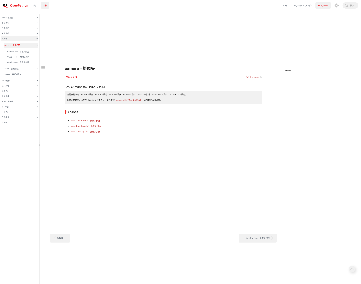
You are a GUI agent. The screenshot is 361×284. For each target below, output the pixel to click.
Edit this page (252, 77)
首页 (35, 5)
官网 (285, 5)
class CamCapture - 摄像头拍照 (85, 131)
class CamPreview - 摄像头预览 (85, 120)
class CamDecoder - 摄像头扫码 (86, 126)
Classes (287, 70)
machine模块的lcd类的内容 (128, 99)
